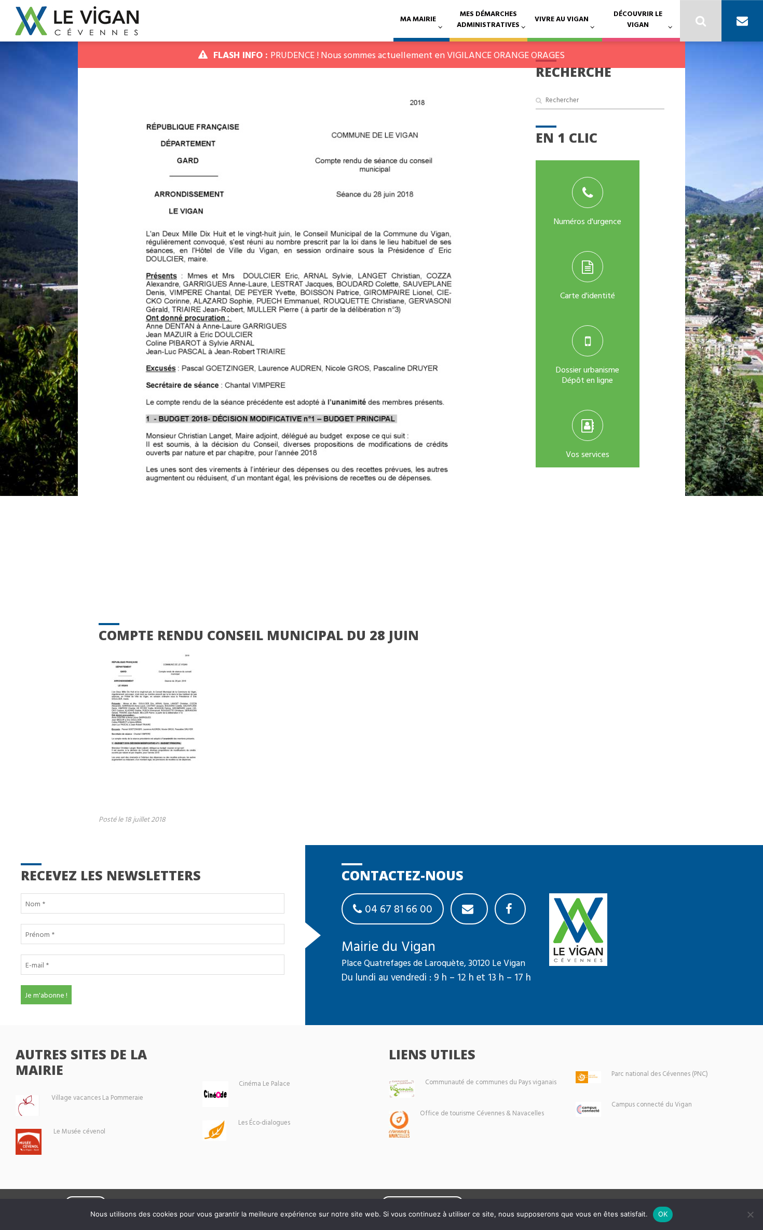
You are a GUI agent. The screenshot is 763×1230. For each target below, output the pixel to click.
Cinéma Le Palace (264, 1083)
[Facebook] (510, 908)
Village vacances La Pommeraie (97, 1097)
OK (663, 1214)
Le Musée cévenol (79, 1131)
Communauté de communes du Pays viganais (490, 1082)
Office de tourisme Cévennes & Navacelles (482, 1113)
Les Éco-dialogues (264, 1122)
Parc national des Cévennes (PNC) (659, 1074)
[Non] (750, 1214)
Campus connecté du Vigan (651, 1104)
